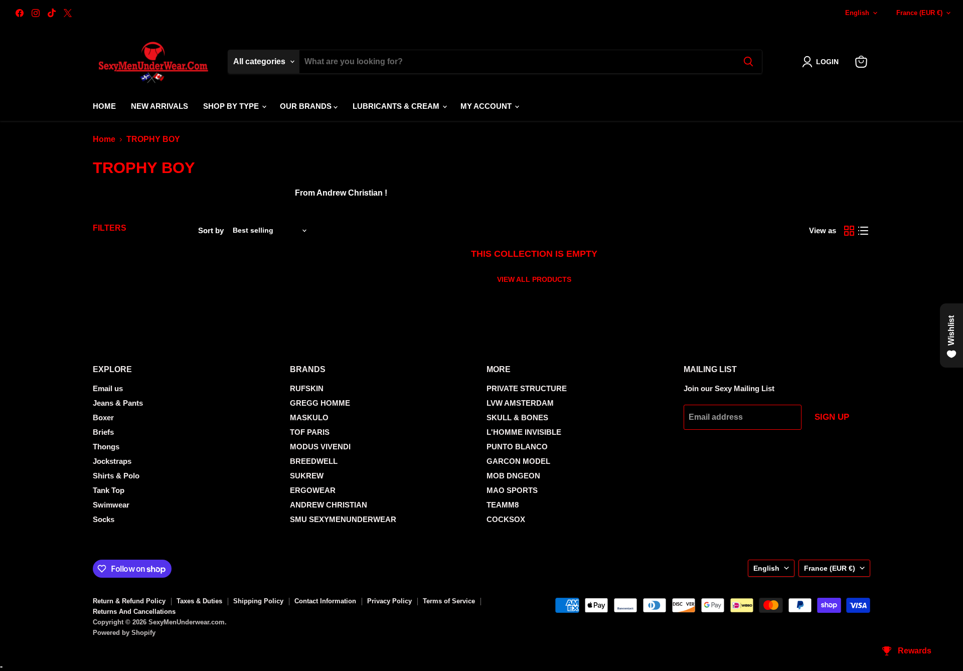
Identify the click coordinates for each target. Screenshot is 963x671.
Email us (108, 388)
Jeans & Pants (118, 403)
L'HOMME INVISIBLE (524, 432)
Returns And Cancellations (134, 611)
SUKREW (307, 475)
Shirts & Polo (116, 475)
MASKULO (309, 417)
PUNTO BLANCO (517, 446)
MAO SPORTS (512, 490)
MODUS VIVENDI (320, 446)
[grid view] (849, 231)
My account (487, 106)
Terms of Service (449, 601)
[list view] (863, 231)
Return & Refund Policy (129, 601)
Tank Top (108, 490)
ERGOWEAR (313, 490)
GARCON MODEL (518, 461)
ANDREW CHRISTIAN (328, 504)
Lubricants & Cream (397, 106)
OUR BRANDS (307, 106)
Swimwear (111, 504)
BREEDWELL (314, 461)
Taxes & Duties (199, 601)
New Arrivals (159, 106)
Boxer (103, 417)
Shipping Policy (258, 601)
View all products (534, 279)
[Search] (748, 61)
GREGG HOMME (320, 403)
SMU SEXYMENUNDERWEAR (343, 519)
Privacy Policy (389, 601)
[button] (822, 62)
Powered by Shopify (124, 632)
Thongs (106, 446)
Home (104, 106)
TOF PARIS (310, 432)
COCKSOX (506, 519)
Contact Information (325, 601)
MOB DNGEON (513, 475)
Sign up (832, 417)
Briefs (103, 432)
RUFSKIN (307, 388)
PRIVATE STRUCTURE (527, 388)
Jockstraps (112, 461)
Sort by (211, 230)
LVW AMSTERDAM (520, 403)
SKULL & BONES (517, 417)
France (919, 13)
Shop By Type (232, 106)
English (857, 13)
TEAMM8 (503, 504)
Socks (103, 519)
